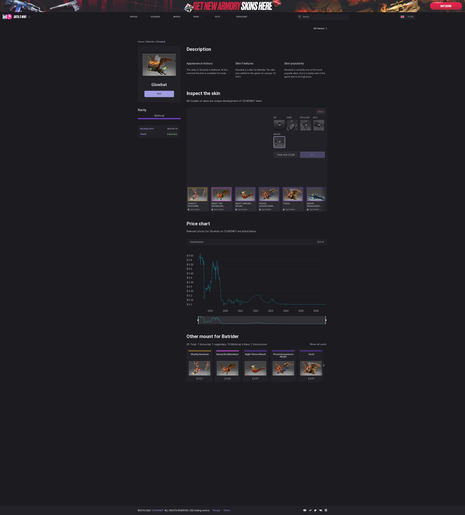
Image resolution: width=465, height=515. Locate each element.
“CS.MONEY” (157, 510)
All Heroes (319, 28)
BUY (312, 155)
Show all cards (318, 344)
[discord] (325, 510)
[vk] (320, 510)
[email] (304, 510)
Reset (320, 112)
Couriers (155, 17)
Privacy (216, 510)
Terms (227, 510)
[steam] (310, 510)
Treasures (241, 17)
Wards (176, 17)
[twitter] (315, 510)
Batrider (150, 41)
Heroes (134, 17)
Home (141, 41)
